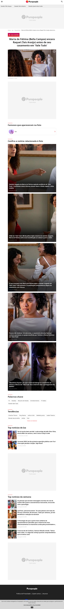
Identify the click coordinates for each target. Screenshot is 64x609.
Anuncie (45, 594)
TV (9, 401)
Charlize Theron (12, 415)
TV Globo (43, 401)
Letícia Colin (31, 415)
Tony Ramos (22, 415)
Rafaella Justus (40, 415)
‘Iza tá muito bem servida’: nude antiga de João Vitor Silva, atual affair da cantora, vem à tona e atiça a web (36, 432)
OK (32, 607)
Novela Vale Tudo (13, 403)
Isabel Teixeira (51, 415)
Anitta (23, 418)
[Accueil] (32, 1)
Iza (12, 30)
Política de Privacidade (23, 594)
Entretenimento (34, 401)
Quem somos (36, 594)
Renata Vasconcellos (14, 418)
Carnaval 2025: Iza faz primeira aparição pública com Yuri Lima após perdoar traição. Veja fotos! (36, 442)
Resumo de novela (23, 401)
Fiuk (28, 418)
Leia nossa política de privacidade (32, 605)
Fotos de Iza (17, 30)
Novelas (14, 401)
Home (9, 30)
